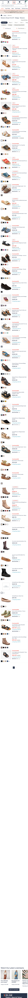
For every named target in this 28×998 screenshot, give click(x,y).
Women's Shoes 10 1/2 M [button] (19, 25)
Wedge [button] (10, 25)
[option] (14, 12)
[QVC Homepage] (1, 15)
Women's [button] (4, 25)
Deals (2, 8)
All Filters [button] (8, 28)
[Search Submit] (25, 6)
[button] (3, 2)
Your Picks (7, 8)
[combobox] (12, 6)
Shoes (5, 15)
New (13, 8)
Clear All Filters (24, 20)
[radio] (1, 42)
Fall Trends (17, 8)
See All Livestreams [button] (14, 989)
